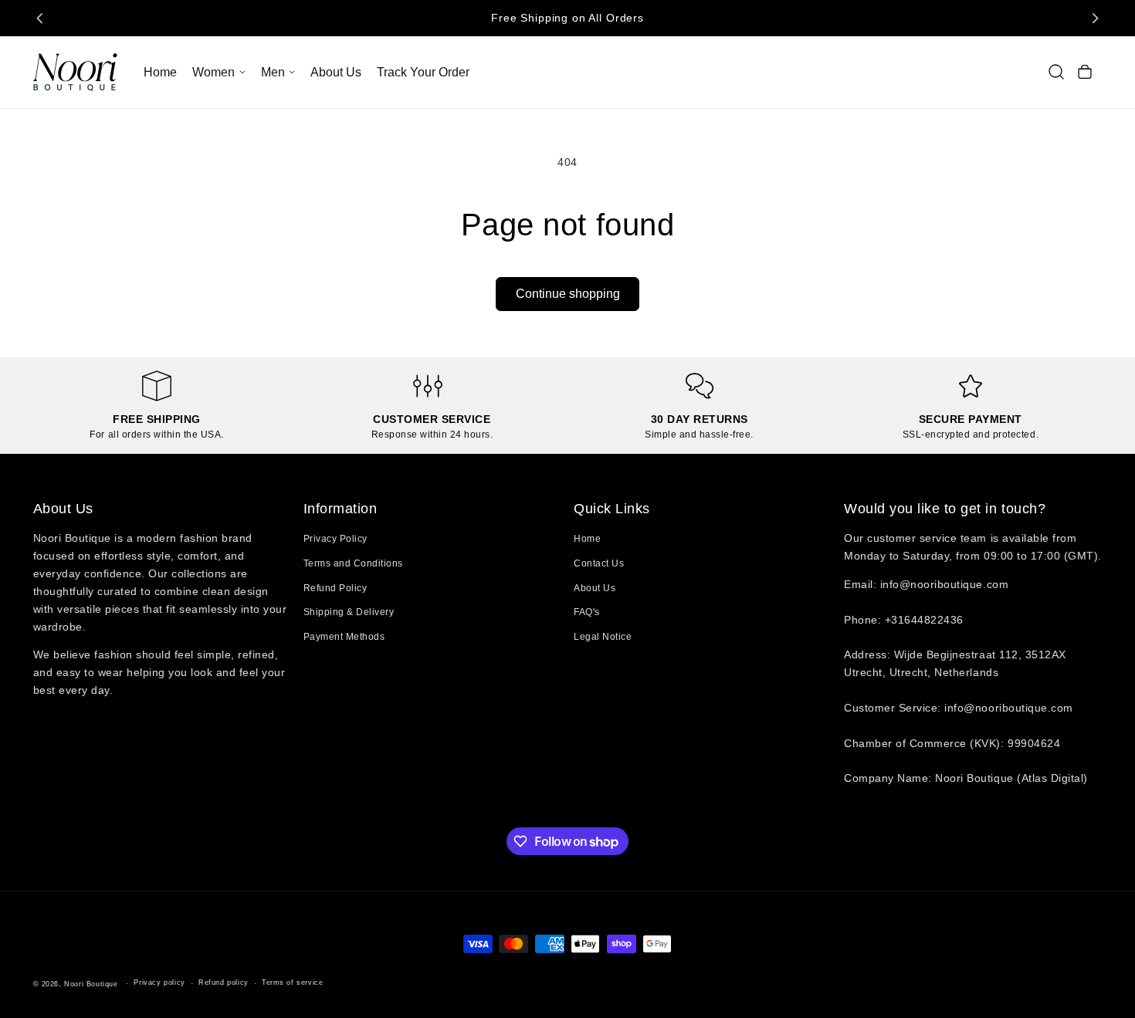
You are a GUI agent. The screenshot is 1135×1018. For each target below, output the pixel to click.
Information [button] (340, 508)
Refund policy (223, 982)
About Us (594, 588)
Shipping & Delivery (349, 612)
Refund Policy (335, 588)
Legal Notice (603, 636)
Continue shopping (568, 293)
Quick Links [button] (612, 508)
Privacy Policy (335, 538)
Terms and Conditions (353, 563)
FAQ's (587, 612)
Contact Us (599, 563)
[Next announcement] (1095, 17)
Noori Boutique (90, 984)
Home (587, 538)
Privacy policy (159, 982)
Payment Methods (344, 636)
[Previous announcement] (40, 17)
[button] (218, 72)
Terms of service (293, 982)
